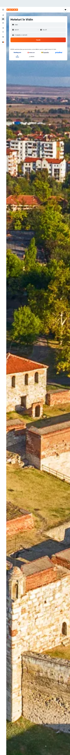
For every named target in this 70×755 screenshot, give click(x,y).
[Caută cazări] (3, 19)
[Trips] (3, 37)
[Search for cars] (3, 23)
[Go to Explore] (3, 28)
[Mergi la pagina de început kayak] (12, 10)
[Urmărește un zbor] (3, 32)
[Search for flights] (3, 15)
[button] (3, 10)
